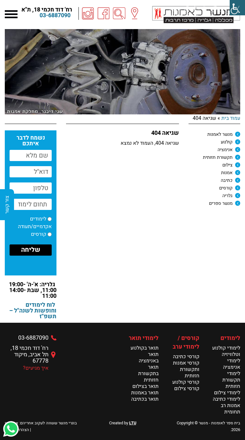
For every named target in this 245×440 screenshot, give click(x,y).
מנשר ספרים (221, 203)
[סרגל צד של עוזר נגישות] (237, 7)
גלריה (227, 195)
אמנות (227, 172)
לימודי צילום (227, 393)
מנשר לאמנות (220, 134)
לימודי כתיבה (226, 399)
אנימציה (225, 149)
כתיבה (227, 180)
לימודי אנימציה (231, 364)
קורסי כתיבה (186, 356)
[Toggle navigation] (11, 13)
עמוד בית (230, 118)
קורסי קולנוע (185, 382)
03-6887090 (55, 16)
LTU (132, 423)
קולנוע (227, 142)
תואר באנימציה (149, 358)
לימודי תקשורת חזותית (231, 380)
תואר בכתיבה (145, 399)
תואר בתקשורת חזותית (148, 373)
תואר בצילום (145, 386)
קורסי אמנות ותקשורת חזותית (186, 369)
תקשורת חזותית (218, 157)
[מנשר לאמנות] (196, 14)
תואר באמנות (145, 393)
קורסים (226, 188)
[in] (88, 13)
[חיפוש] (119, 13)
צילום (227, 165)
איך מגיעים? (35, 368)
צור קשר (7, 205)
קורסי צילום (186, 388)
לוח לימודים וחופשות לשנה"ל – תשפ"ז (32, 311)
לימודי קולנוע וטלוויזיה (226, 351)
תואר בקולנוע (144, 348)
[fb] (103, 13)
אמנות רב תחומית (230, 409)
